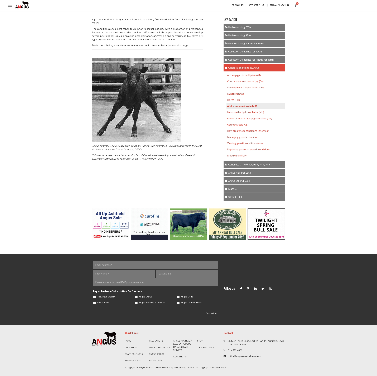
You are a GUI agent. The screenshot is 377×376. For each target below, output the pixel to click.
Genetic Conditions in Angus (243, 67)
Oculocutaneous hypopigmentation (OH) (249, 118)
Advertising (180, 356)
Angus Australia (146, 367)
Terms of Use (192, 367)
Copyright (204, 367)
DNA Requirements (159, 347)
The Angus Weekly (106, 296)
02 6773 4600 (235, 350)
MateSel (232, 189)
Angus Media (187, 296)
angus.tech (155, 360)
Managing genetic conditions (243, 137)
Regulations (156, 340)
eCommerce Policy (218, 367)
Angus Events (145, 296)
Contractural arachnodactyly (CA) (245, 81)
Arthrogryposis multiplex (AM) (244, 75)
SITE (254, 5)
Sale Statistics (205, 347)
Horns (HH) (233, 100)
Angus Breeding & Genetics (152, 302)
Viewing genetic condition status (245, 143)
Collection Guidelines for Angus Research (251, 59)
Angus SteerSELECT (239, 180)
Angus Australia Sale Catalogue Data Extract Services (182, 345)
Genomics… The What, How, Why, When (250, 164)
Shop (200, 340)
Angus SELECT (156, 354)
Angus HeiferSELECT (239, 172)
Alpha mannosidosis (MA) (242, 106)
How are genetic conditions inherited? (248, 130)
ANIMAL (278, 5)
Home (128, 340)
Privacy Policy (179, 367)
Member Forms (133, 360)
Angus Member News (191, 302)
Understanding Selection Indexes (246, 43)
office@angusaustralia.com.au (244, 356)
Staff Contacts (134, 354)
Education (131, 347)
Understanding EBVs (239, 27)
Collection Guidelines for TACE (245, 51)
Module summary (237, 155)
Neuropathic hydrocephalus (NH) (245, 112)
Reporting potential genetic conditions (248, 149)
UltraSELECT (235, 197)
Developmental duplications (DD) (245, 87)
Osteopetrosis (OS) (237, 124)
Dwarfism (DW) (235, 93)
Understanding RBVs (239, 35)
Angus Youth (103, 302)
